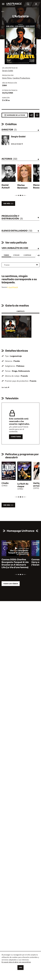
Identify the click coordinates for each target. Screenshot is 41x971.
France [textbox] (6, 265)
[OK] (20, 967)
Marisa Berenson (22, 186)
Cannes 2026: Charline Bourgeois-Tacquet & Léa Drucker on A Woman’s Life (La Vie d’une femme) (15, 563)
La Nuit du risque (22, 485)
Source (4, 287)
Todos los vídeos (10, 584)
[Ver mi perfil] (36, 4)
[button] (28, 319)
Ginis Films (7, 78)
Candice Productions (21, 78)
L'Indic (5, 483)
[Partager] (31, 115)
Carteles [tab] (20, 311)
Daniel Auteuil (6, 186)
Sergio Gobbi (7, 70)
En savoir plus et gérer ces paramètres (16, 962)
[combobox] (20, 265)
